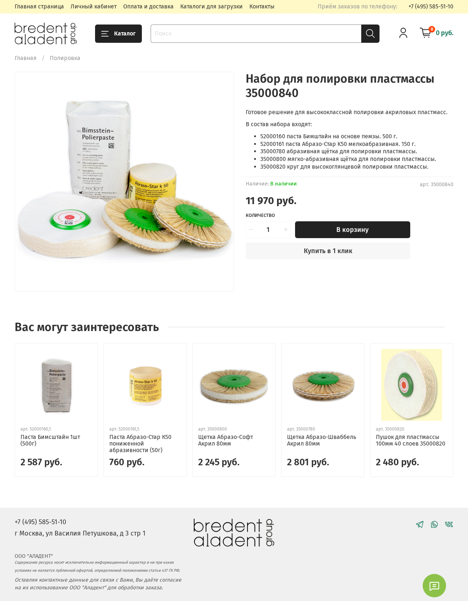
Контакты (262, 6)
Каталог (125, 33)
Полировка (65, 58)
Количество (260, 215)
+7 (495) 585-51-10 (430, 6)
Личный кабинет (94, 6)
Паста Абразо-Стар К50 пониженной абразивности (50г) (140, 443)
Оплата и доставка (148, 6)
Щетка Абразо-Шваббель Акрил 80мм (321, 440)
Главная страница (39, 6)
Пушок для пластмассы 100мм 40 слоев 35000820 (410, 440)
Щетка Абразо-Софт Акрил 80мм (225, 440)
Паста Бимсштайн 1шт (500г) (50, 440)
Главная (26, 58)
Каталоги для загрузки (211, 6)
